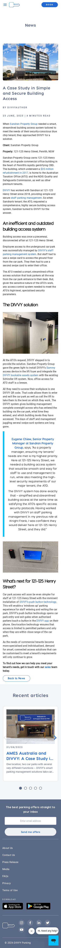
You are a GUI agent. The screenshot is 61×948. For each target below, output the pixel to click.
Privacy (6, 883)
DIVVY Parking (22, 942)
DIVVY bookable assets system (20, 375)
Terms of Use (10, 890)
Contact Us (8, 855)
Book (49, 4)
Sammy (50, 367)
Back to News (16, 678)
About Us (7, 848)
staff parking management (26, 197)
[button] (20, 788)
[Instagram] (23, 925)
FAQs (5, 876)
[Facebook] (31, 925)
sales (48, 667)
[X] (48, 925)
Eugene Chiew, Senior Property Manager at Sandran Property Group (33, 443)
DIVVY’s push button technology (38, 601)
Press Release (10, 862)
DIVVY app (42, 620)
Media (6, 869)
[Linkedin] (40, 925)
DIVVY (6, 190)
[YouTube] (22, 932)
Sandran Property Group (23, 123)
